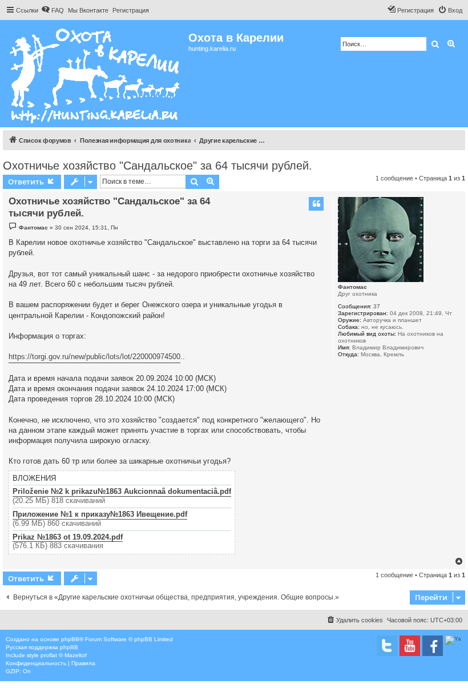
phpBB (70, 639)
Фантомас (352, 287)
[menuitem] (52, 10)
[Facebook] (432, 645)
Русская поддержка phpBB (42, 647)
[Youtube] (410, 645)
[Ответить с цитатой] (316, 204)
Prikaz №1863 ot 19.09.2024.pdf (68, 537)
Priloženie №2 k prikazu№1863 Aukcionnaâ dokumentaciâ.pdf (122, 492)
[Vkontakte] (387, 645)
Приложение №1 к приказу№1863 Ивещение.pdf (100, 514)
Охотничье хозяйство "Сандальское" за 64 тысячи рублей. (157, 165)
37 (376, 306)
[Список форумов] (95, 73)
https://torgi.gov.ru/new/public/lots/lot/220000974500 (94, 356)
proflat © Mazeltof (64, 655)
